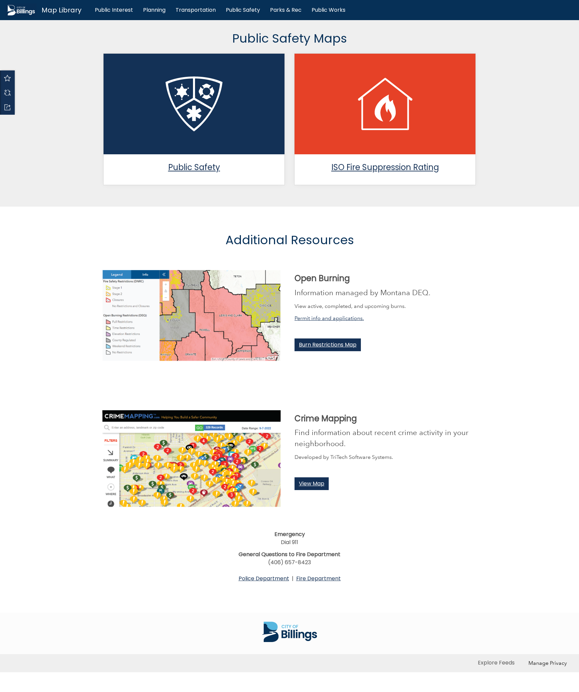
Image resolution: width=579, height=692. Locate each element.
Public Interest (114, 10)
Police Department (264, 578)
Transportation (196, 10)
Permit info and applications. (329, 318)
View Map (311, 483)
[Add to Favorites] (7, 77)
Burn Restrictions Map (328, 345)
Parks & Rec (286, 10)
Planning (154, 10)
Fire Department (318, 578)
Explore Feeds (496, 663)
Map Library (61, 10)
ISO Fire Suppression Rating (385, 167)
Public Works (328, 10)
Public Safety (243, 10)
